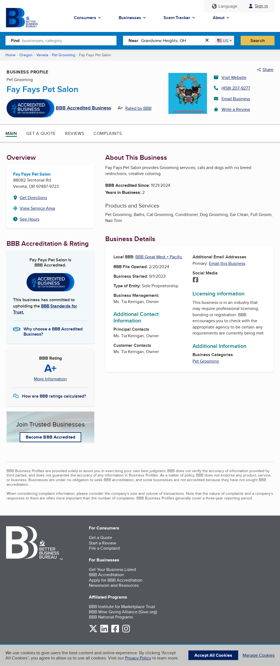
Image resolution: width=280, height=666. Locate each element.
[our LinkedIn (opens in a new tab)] (104, 631)
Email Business (235, 98)
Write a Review (235, 109)
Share (267, 69)
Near (133, 40)
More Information (50, 379)
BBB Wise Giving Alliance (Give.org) (123, 612)
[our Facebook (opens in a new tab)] (115, 631)
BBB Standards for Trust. (45, 309)
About (218, 17)
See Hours (29, 219)
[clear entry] (208, 40)
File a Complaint (104, 548)
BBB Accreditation (106, 575)
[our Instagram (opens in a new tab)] (126, 631)
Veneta (42, 55)
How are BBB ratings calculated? (54, 396)
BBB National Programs (111, 617)
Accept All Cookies (213, 655)
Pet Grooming (63, 55)
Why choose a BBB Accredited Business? (53, 331)
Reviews (74, 133)
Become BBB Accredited (50, 437)
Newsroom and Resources (114, 585)
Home (10, 55)
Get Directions (33, 197)
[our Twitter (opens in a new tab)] (93, 631)
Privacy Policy (138, 658)
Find (15, 40)
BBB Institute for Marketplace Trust (122, 606)
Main (11, 133)
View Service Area (37, 208)
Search (257, 40)
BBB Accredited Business (83, 108)
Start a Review (102, 543)
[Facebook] (195, 280)
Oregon (26, 55)
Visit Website (233, 77)
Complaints (108, 133)
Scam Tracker (177, 17)
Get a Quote (41, 133)
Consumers (85, 17)
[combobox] (69, 40)
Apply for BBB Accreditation (115, 580)
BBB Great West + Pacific (158, 257)
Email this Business (227, 263)
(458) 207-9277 (235, 88)
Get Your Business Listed (112, 569)
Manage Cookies (259, 655)
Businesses (130, 17)
